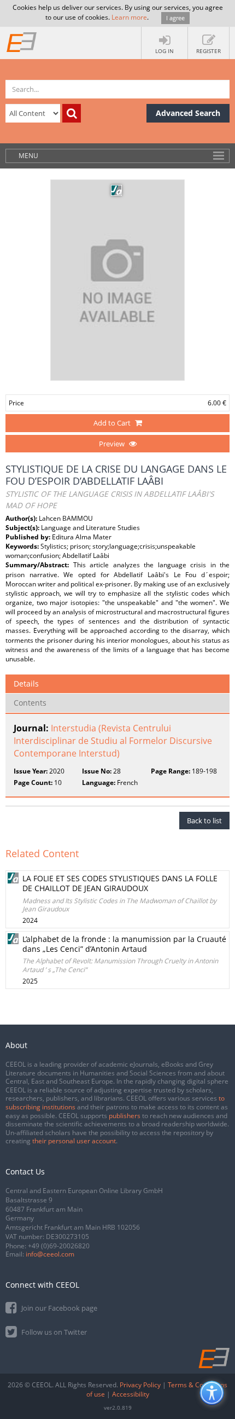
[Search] (71, 113)
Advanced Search (188, 113)
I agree (175, 18)
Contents (30, 702)
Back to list (204, 820)
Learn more (129, 17)
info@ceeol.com (50, 1254)
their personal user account (74, 1140)
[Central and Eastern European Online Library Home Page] (21, 41)
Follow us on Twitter (53, 1332)
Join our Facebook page (58, 1308)
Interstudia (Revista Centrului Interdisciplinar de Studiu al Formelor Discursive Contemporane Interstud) (113, 740)
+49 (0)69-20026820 (59, 1246)
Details (26, 683)
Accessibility (130, 1394)
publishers (124, 1115)
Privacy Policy (140, 1384)
